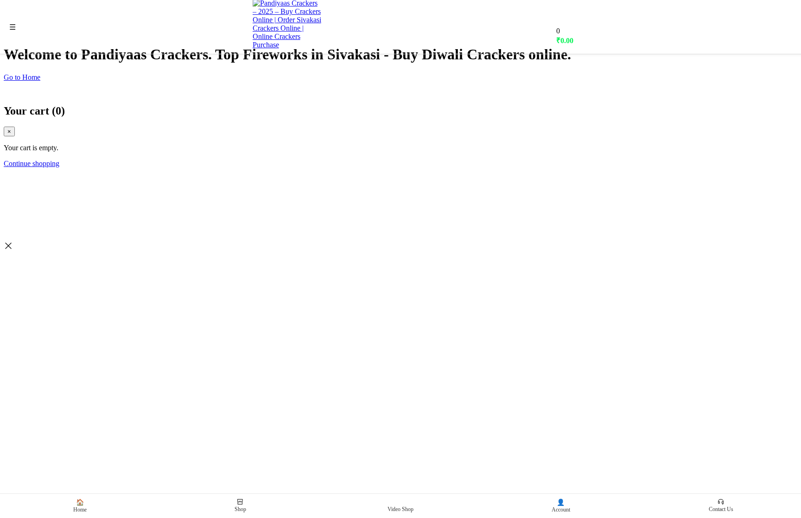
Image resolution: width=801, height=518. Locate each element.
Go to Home (22, 77)
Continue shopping (31, 163)
